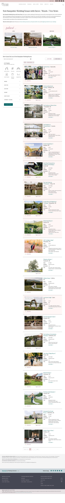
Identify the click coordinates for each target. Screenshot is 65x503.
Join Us (51, 4)
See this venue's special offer (39, 100)
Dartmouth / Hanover (45, 456)
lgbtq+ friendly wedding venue (29, 80)
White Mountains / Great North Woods (35, 456)
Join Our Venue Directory (46, 478)
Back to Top (61, 478)
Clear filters (8, 104)
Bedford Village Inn (51, 47)
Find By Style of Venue (24, 457)
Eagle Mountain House (32, 47)
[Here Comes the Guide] (4, 4)
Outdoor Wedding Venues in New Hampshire (35, 457)
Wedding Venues (22, 4)
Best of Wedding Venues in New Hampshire (24, 459)
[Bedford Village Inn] (52, 39)
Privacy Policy (17, 492)
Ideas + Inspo (36, 4)
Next (38, 449)
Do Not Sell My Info (29, 492)
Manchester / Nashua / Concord (7, 457)
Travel (41, 4)
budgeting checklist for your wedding (49, 21)
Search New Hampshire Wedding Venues (21, 456)
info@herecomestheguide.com (31, 462)
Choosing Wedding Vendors (27, 476)
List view (49, 58)
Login (42, 483)
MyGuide (23, 478)
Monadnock (57, 456)
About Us (46, 4)
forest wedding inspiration (25, 21)
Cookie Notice (23, 492)
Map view (58, 58)
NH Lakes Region (52, 456)
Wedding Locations (6, 476)
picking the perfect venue (35, 21)
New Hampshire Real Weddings (20, 460)
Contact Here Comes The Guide (47, 485)
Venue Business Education (46, 476)
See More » (50, 77)
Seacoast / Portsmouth (16, 457)
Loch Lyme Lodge (13, 47)
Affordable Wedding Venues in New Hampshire (50, 457)
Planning (29, 4)
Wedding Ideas (5, 478)
